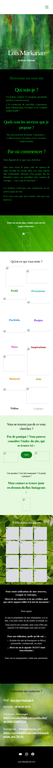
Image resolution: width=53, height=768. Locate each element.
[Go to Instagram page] (26, 754)
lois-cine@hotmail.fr (22, 700)
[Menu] (46, 7)
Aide (26, 454)
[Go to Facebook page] (32, 754)
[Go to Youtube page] (20, 754)
